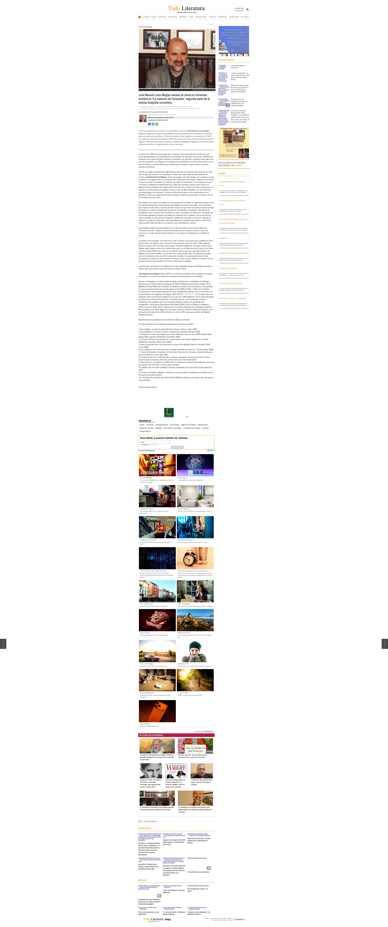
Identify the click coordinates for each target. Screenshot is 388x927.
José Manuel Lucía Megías (172, 428)
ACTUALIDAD (145, 17)
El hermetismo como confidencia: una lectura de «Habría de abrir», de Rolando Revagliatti (149, 901)
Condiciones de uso (153, 444)
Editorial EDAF (203, 425)
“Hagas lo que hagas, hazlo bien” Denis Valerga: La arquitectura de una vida (174, 842)
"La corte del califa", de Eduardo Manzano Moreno (174, 913)
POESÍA (191, 17)
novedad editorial (162, 425)
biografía (159, 428)
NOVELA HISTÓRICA (201, 17)
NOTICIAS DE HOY (226, 60)
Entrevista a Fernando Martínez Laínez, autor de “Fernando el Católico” (201, 782)
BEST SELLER (245, 17)
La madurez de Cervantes (191, 428)
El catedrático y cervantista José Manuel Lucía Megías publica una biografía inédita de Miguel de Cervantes (195, 810)
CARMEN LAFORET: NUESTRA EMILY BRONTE (233, 253)
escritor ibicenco (145, 431)
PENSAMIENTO (183, 17)
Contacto (207, 918)
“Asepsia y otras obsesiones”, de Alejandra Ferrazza (198, 913)
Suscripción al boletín (239, 9)
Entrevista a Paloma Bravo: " (148, 866)
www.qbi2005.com (189, 294)
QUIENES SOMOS (234, 17)
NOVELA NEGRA (172, 17)
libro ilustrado (174, 425)
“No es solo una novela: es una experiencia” (148, 913)
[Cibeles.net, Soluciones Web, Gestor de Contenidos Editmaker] (240, 919)
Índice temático (214, 918)
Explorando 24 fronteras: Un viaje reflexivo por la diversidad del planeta (198, 840)
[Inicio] (139, 17)
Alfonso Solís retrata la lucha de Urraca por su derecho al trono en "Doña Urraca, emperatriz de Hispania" (240, 88)
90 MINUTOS (223, 238)
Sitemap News (222, 918)
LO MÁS (221, 173)
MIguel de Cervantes (147, 428)
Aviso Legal (230, 920)
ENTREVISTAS (162, 17)
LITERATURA (212, 17)
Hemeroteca (230, 918)
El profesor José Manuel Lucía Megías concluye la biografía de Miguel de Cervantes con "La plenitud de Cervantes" (157, 757)
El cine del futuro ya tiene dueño (198, 872)
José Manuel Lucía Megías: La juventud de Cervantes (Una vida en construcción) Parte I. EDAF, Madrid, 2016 (170, 108)
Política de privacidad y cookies (219, 920)
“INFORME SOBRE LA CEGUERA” (238, 66)
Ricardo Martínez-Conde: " (197, 890)
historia (142, 425)
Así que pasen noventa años (228, 268)
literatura (205, 428)
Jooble (238, 165)
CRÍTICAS (154, 17)
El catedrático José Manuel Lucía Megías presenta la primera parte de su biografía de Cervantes (166, 106)
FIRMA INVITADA (222, 17)
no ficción (150, 425)
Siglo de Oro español (188, 425)
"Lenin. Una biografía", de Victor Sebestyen (174, 891)
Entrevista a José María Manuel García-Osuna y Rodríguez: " (149, 849)
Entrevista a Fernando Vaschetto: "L (174, 870)
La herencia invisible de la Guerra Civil (230, 283)
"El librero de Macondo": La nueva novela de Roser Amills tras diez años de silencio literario (240, 76)
